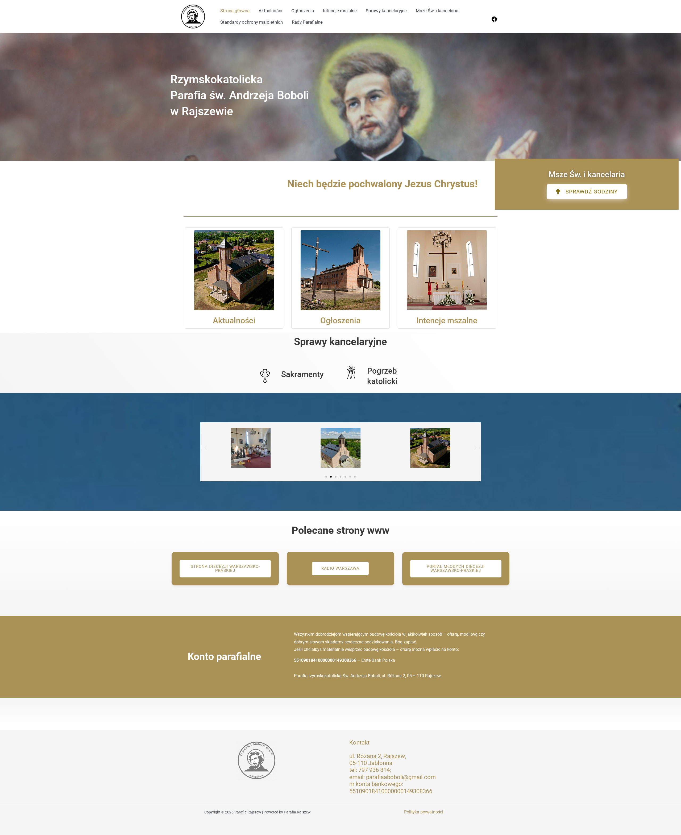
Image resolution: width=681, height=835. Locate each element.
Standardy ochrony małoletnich (251, 22)
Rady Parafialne (307, 22)
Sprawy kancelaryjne (386, 10)
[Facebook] (494, 20)
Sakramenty (302, 374)
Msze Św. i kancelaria (437, 10)
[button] (205, 447)
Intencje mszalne (340, 10)
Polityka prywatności (423, 812)
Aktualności (270, 10)
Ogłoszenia (302, 10)
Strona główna (235, 10)
